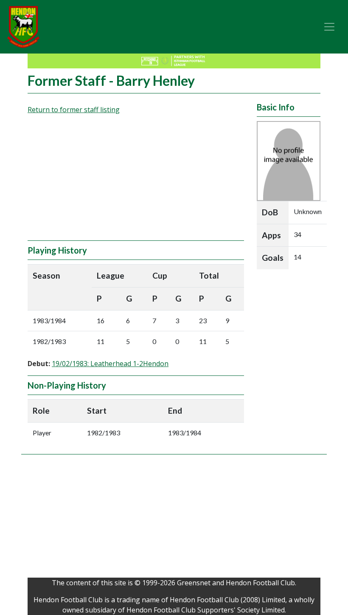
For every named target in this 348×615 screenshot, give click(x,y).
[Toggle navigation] (329, 26)
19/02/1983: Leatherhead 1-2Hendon (110, 363)
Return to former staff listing (74, 109)
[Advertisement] (136, 180)
